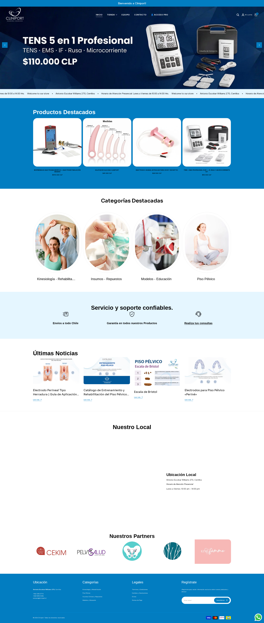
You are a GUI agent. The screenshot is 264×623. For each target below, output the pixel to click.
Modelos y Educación (89, 600)
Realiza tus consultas (198, 323)
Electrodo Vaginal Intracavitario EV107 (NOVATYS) (157, 170)
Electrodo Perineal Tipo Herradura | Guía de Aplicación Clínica (55, 394)
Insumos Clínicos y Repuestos (92, 597)
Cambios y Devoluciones (140, 593)
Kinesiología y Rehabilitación (91, 589)
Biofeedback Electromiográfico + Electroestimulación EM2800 (57, 171)
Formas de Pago (137, 600)
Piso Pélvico (86, 593)
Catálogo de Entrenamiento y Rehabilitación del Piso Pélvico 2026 (105, 394)
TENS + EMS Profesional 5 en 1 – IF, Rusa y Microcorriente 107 (207, 171)
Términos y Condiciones (140, 589)
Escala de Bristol (145, 392)
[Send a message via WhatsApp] (258, 617)
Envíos (134, 597)
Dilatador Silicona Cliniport (107, 170)
